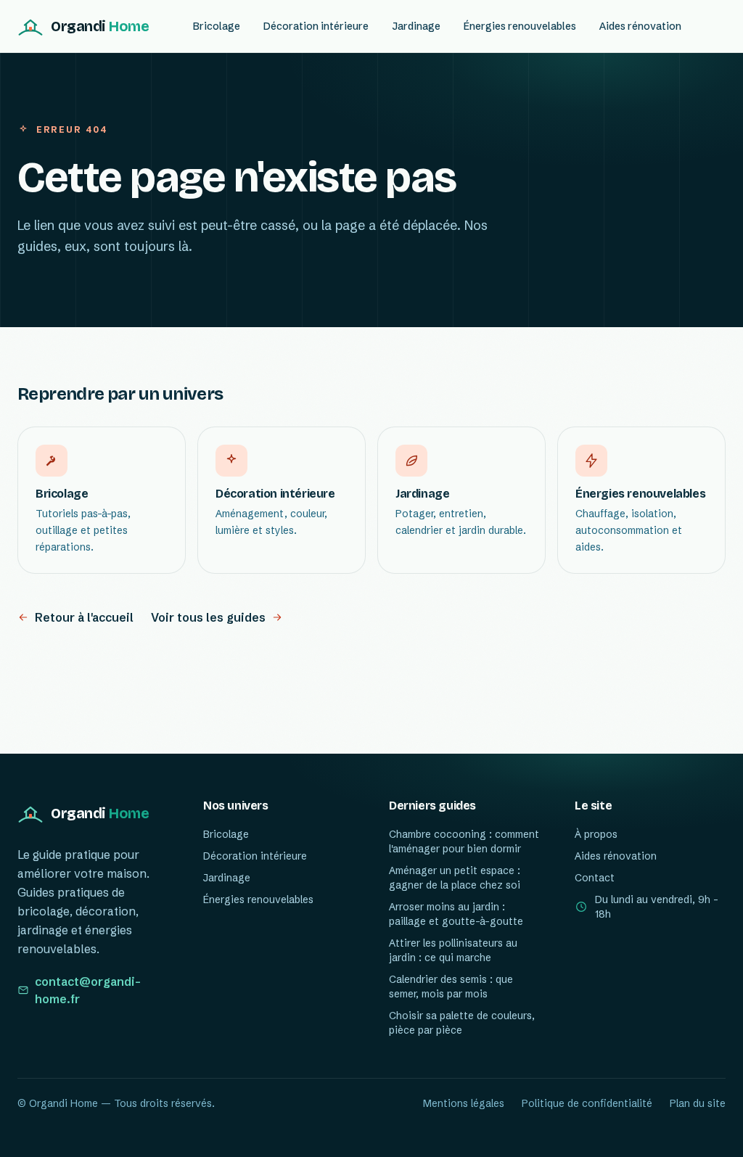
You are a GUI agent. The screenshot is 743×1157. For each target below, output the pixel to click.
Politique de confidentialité (587, 1103)
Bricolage (216, 26)
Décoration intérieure (316, 26)
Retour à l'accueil (84, 617)
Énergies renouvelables (520, 26)
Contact (595, 877)
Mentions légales (463, 1103)
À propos (596, 834)
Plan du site (698, 1103)
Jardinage (416, 26)
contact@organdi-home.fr (88, 990)
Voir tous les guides (208, 617)
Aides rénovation (640, 26)
